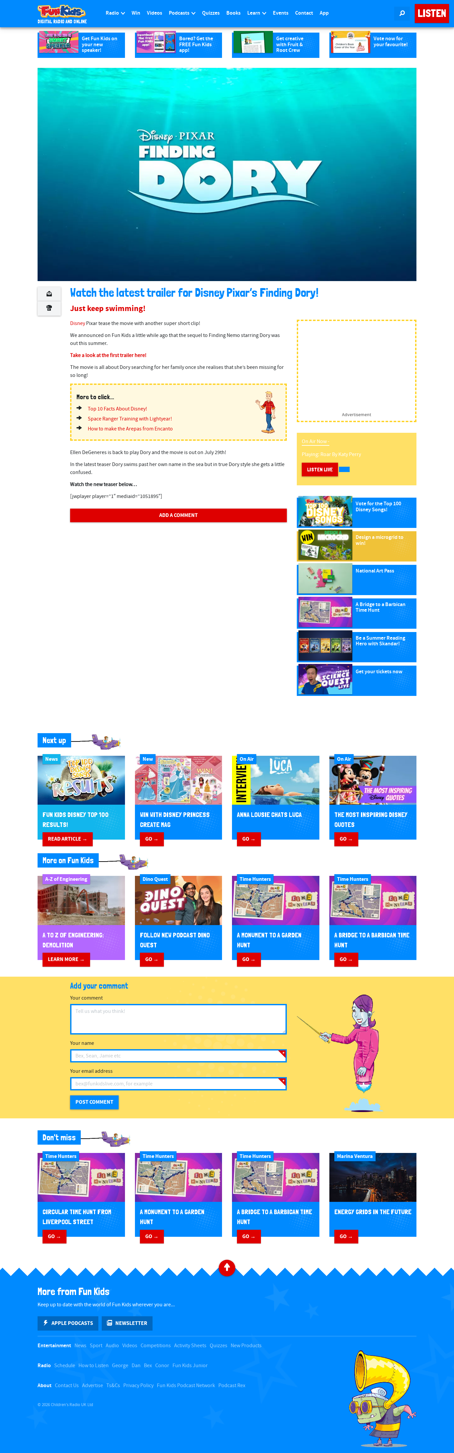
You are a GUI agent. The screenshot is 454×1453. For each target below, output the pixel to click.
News (80, 1345)
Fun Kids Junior (190, 1365)
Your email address (91, 1071)
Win (136, 13)
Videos (154, 13)
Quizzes (211, 13)
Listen (432, 13)
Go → (152, 839)
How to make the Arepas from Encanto (130, 428)
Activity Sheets (190, 1345)
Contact (304, 13)
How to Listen (93, 1365)
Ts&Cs (113, 1385)
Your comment (86, 998)
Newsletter (131, 1323)
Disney (77, 323)
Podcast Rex (231, 1385)
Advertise (92, 1385)
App (324, 13)
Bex (148, 1365)
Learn (254, 13)
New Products (246, 1345)
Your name (82, 1043)
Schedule (64, 1365)
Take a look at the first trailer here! (108, 355)
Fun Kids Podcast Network (186, 1385)
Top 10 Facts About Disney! (117, 408)
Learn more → (66, 959)
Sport (96, 1345)
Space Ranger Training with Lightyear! (130, 418)
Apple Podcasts (72, 1323)
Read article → (67, 839)
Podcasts (179, 13)
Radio (113, 13)
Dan (136, 1365)
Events (280, 13)
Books (233, 13)
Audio (112, 1345)
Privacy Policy (138, 1385)
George (120, 1365)
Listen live (320, 469)
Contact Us (67, 1385)
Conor (162, 1365)
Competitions (156, 1345)
